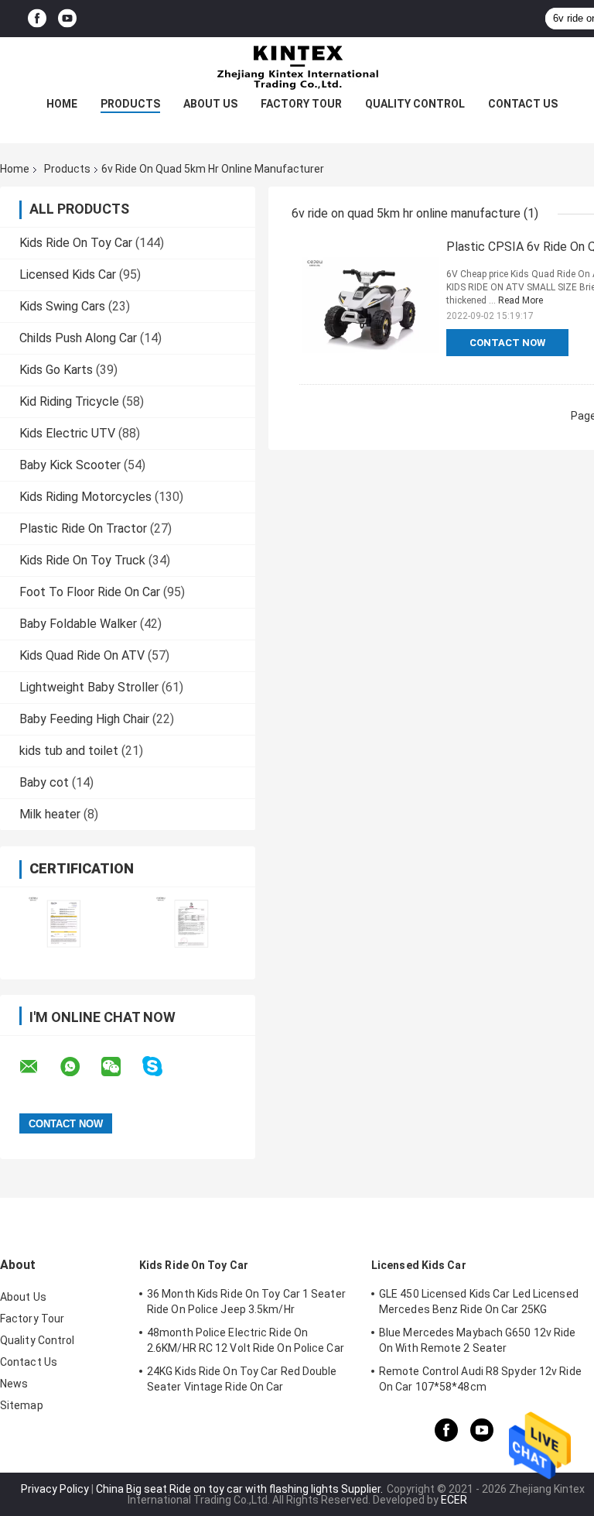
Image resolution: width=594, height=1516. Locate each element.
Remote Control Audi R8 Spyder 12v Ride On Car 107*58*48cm (480, 1379)
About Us (210, 104)
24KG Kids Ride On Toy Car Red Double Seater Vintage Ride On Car (242, 1379)
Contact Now (507, 342)
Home (61, 104)
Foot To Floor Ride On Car (89, 592)
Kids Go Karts (56, 369)
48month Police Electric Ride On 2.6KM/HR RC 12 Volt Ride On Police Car (245, 1340)
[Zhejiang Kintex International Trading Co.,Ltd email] (38, 1067)
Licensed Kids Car (67, 274)
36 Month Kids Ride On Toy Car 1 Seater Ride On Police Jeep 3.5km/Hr (246, 1301)
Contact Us (523, 104)
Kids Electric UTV (67, 433)
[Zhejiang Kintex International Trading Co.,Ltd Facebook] (37, 19)
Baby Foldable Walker (78, 623)
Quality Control (415, 104)
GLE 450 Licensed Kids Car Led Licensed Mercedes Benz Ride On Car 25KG (479, 1301)
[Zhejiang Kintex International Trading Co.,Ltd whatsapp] (79, 1067)
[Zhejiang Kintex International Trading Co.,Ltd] (297, 68)
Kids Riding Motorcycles (85, 496)
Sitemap (21, 1405)
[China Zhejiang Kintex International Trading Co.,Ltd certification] (64, 923)
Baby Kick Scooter (70, 465)
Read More (520, 300)
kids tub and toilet (68, 750)
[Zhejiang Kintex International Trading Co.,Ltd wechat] (120, 1067)
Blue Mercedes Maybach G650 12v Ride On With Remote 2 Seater (477, 1340)
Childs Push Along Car (78, 338)
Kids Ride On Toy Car (75, 242)
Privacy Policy (55, 1489)
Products (130, 104)
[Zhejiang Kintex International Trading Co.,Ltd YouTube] (67, 19)
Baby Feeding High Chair (84, 719)
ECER (454, 1500)
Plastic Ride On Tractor (83, 528)
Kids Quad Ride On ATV (82, 655)
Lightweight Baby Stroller (89, 687)
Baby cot (44, 782)
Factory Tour (301, 104)
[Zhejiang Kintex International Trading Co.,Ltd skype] (162, 1066)
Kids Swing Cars (62, 306)
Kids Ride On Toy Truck (82, 560)
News (14, 1383)
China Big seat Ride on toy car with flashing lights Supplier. (240, 1489)
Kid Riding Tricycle (69, 401)
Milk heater (49, 814)
